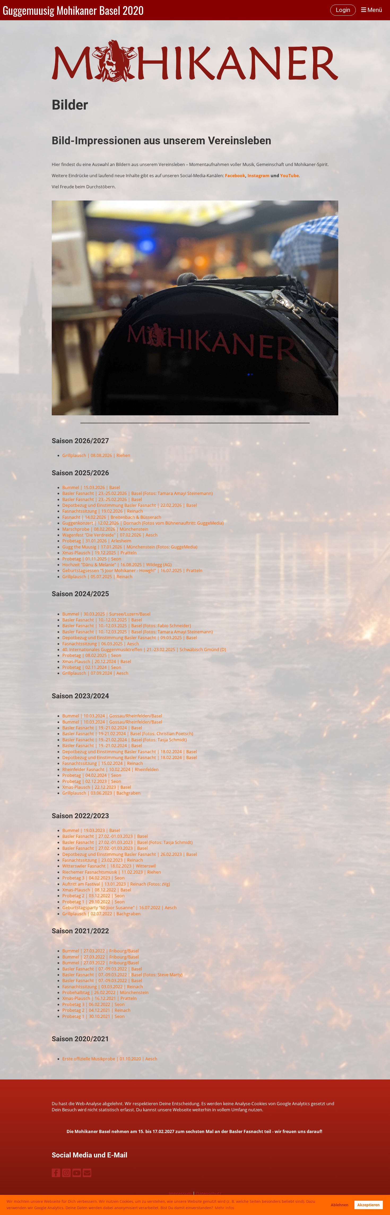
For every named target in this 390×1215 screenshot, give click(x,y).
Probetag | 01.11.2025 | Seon (91, 559)
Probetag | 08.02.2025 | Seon (91, 655)
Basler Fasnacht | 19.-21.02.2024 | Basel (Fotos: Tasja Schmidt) (124, 740)
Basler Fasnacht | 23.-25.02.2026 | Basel (102, 499)
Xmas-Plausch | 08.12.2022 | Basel (96, 890)
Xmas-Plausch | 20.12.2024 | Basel (96, 661)
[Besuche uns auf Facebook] (56, 1173)
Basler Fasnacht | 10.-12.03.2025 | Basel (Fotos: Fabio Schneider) (126, 626)
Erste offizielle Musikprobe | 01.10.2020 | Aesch (109, 1059)
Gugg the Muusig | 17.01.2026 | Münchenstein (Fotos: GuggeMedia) (129, 547)
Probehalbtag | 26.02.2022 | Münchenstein (105, 992)
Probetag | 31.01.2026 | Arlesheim (96, 541)
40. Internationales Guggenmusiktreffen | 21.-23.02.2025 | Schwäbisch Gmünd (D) (144, 649)
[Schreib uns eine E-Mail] (87, 1173)
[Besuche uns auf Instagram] (66, 1173)
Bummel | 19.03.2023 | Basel (91, 830)
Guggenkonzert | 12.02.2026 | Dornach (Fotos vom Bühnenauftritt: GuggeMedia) (143, 523)
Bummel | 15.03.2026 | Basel (91, 487)
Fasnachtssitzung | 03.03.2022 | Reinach (102, 987)
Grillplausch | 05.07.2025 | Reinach (97, 577)
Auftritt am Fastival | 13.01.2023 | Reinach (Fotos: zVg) (116, 884)
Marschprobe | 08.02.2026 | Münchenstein (105, 529)
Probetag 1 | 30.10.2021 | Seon (93, 1016)
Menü (374, 10)
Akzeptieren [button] (368, 1204)
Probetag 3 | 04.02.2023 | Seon (93, 878)
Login (343, 10)
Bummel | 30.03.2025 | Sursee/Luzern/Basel (106, 614)
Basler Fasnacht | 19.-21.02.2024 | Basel (102, 728)
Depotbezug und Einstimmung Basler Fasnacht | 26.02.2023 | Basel (129, 854)
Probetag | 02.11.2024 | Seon (91, 667)
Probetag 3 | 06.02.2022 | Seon (93, 1004)
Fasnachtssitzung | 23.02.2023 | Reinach (102, 860)
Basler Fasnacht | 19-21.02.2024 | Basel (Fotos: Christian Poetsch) (127, 734)
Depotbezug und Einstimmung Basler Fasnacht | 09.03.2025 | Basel (129, 638)
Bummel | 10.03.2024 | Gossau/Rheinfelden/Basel (112, 716)
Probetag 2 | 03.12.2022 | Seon (93, 896)
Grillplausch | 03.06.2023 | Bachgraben (101, 793)
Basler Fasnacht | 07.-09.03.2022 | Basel (102, 969)
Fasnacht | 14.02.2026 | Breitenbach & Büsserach (111, 517)
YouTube (289, 175)
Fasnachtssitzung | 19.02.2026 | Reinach (102, 511)
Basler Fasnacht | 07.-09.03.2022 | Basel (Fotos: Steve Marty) (122, 975)
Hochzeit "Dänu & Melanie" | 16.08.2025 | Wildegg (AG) (117, 565)
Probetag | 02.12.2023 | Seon (91, 781)
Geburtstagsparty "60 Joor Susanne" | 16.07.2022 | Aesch (119, 908)
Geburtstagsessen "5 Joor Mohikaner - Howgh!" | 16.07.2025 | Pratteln (132, 570)
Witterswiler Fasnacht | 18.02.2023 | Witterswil (109, 866)
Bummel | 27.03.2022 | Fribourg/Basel (100, 951)
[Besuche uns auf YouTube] (76, 1173)
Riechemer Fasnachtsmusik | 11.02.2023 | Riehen (111, 872)
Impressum (180, 1193)
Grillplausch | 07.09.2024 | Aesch (95, 673)
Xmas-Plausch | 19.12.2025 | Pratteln (99, 553)
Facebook (235, 175)
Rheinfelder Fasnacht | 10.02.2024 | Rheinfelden (110, 769)
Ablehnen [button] (339, 1204)
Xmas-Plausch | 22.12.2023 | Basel (96, 787)
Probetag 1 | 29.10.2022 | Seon (93, 902)
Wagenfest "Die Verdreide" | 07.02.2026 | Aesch (110, 535)
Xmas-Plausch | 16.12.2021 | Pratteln (99, 998)
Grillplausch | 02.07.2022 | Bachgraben (101, 914)
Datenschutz (208, 1193)
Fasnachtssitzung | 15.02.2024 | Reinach (102, 763)
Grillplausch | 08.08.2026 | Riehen (96, 455)
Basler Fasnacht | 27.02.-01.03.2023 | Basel (105, 836)
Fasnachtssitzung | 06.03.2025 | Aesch (100, 644)
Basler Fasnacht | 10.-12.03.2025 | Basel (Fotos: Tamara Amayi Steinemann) (137, 632)
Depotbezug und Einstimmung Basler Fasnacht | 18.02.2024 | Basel (129, 752)
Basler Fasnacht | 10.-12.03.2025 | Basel (102, 620)
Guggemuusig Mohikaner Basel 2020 (73, 10)
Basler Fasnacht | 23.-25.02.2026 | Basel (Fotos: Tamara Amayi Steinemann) (137, 493)
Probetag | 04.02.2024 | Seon (91, 775)
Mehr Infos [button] (224, 1207)
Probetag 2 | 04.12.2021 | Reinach (96, 1010)
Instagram (259, 175)
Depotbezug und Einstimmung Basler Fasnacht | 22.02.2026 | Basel (129, 505)
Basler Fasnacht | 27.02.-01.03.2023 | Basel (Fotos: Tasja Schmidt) (127, 842)
